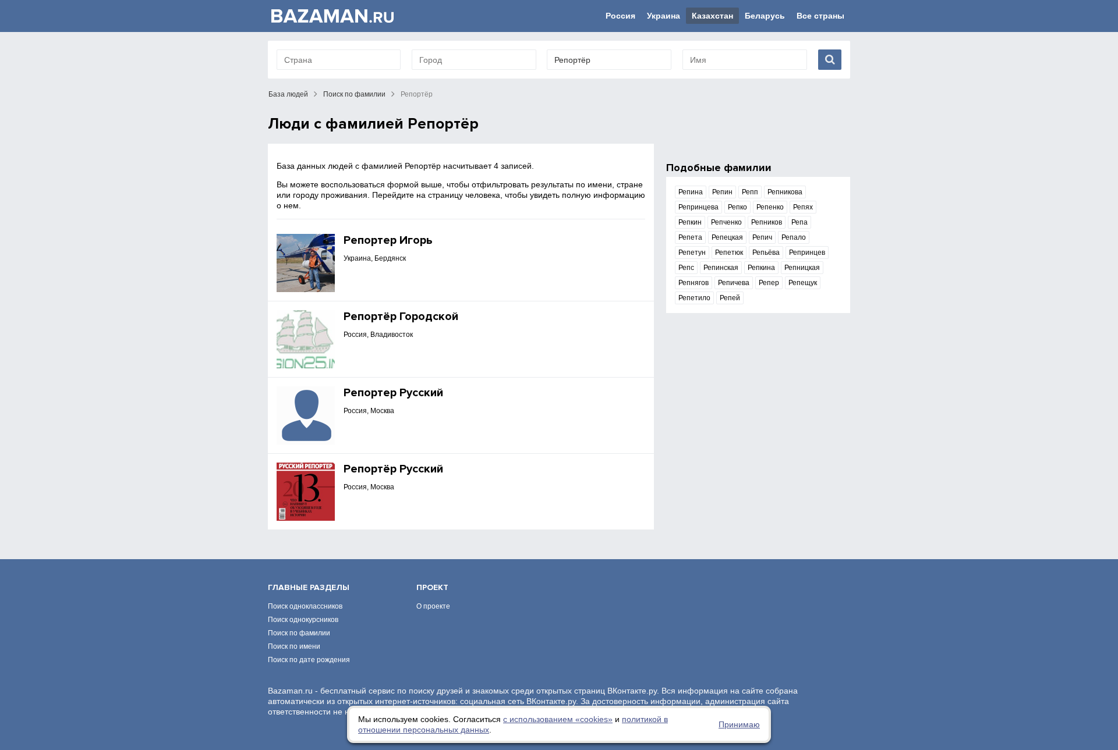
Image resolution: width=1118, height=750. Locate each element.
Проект (432, 587)
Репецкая (727, 237)
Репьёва (766, 252)
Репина (690, 192)
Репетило (694, 298)
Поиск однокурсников (303, 620)
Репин (722, 192)
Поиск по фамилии (354, 94)
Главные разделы (308, 587)
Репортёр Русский (393, 469)
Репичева (733, 283)
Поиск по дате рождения (309, 660)
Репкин (690, 222)
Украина (663, 15)
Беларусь (765, 15)
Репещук (802, 283)
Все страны (820, 15)
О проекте (433, 606)
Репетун (692, 252)
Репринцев (807, 252)
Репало (793, 237)
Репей (730, 298)
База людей (288, 94)
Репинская (720, 268)
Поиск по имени (294, 646)
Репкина (761, 268)
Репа (799, 222)
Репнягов (693, 283)
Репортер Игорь (388, 240)
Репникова (784, 192)
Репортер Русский (393, 393)
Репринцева (698, 207)
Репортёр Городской (401, 317)
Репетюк (729, 252)
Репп (750, 192)
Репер (769, 283)
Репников (766, 222)
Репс (686, 268)
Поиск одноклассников (305, 606)
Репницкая (802, 268)
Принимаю (739, 724)
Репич (762, 237)
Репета (690, 237)
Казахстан (712, 15)
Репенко (770, 207)
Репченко (726, 222)
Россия (620, 15)
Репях (803, 207)
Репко (737, 207)
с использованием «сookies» (558, 719)
